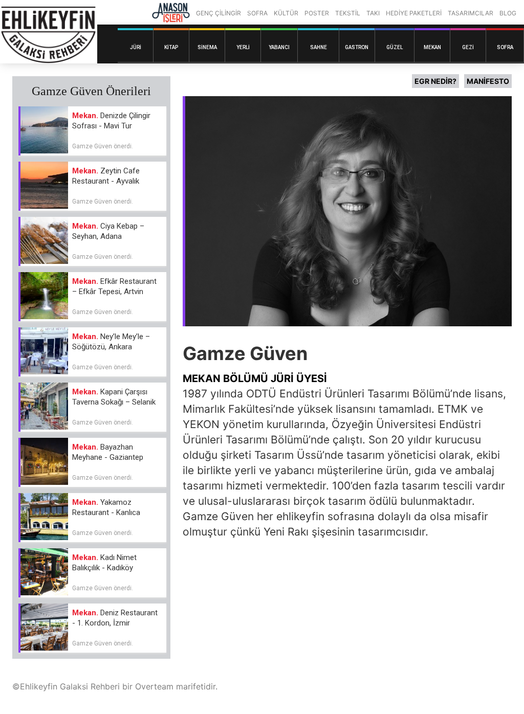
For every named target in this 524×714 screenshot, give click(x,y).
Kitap (171, 47)
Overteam (154, 686)
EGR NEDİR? (435, 81)
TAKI (373, 13)
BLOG (507, 13)
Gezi (468, 47)
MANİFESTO (488, 81)
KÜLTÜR (286, 13)
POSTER (316, 13)
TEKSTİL (347, 13)
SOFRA (257, 13)
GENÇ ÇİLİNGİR (218, 13)
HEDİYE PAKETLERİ (414, 13)
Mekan (432, 47)
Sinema (207, 47)
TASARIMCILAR (470, 13)
